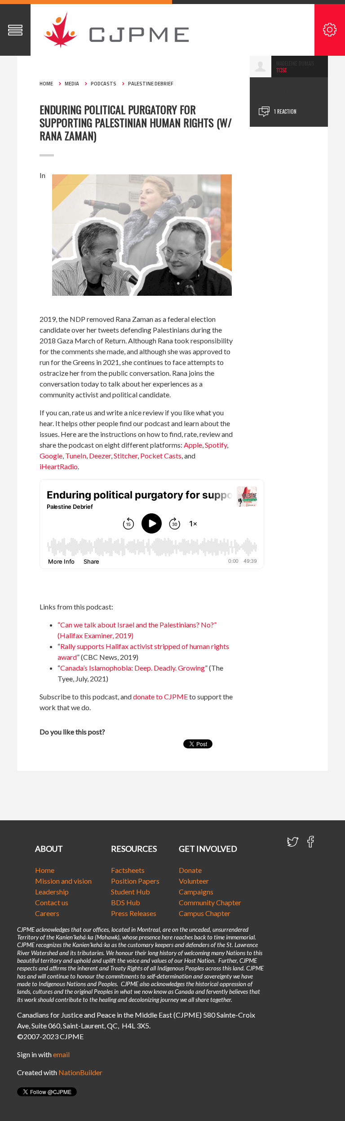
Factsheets (128, 870)
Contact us (51, 902)
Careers (47, 913)
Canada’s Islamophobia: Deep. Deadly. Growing (132, 667)
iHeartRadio (59, 466)
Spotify (216, 444)
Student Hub (130, 891)
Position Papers (135, 880)
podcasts (103, 83)
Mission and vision (63, 880)
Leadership (52, 891)
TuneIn (75, 455)
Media (72, 83)
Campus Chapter (204, 913)
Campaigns (196, 891)
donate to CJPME (160, 696)
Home (46, 83)
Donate (190, 870)
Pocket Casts (160, 455)
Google (51, 455)
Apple (193, 444)
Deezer (100, 455)
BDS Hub (125, 902)
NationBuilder (80, 1072)
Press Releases (133, 913)
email (61, 1054)
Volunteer (194, 880)
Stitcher (125, 455)
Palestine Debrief (150, 83)
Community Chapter (210, 902)
